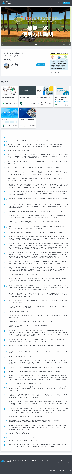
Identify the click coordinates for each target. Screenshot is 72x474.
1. (6, 137)
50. (7, 426)
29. (7, 306)
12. (7, 199)
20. (7, 244)
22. (7, 262)
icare (7, 122)
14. (7, 212)
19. (7, 236)
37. (7, 351)
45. (7, 394)
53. (7, 441)
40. (7, 368)
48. (7, 416)
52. (7, 437)
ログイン (58, 3)
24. (7, 275)
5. (6, 154)
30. (7, 312)
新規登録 (66, 3)
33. (7, 325)
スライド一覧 (41, 65)
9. (6, 179)
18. (7, 233)
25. (7, 279)
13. (7, 204)
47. (7, 409)
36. (7, 345)
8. (6, 171)
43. (7, 383)
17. (7, 227)
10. (7, 184)
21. (7, 253)
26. (7, 286)
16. (7, 221)
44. (7, 387)
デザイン (65, 101)
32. (7, 321)
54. (7, 445)
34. (7, 331)
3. (6, 145)
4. (6, 151)
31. (7, 316)
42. (7, 376)
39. (7, 361)
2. (6, 141)
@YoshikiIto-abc (14, 65)
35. (7, 340)
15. (7, 216)
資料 (59, 101)
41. (7, 372)
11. (7, 192)
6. (6, 162)
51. (7, 433)
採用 (12, 122)
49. (7, 420)
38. (7, 357)
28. (7, 301)
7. (6, 167)
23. (7, 267)
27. (7, 293)
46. (7, 402)
